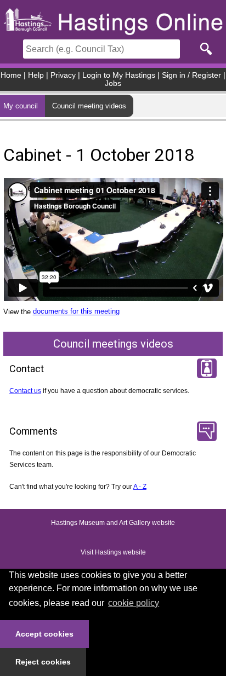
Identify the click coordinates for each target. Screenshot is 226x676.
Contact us (25, 391)
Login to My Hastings (118, 75)
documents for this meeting (76, 312)
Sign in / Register (191, 75)
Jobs (113, 83)
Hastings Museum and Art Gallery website (113, 523)
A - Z (139, 486)
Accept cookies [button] (44, 633)
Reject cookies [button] (43, 661)
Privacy (63, 75)
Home (11, 75)
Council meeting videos (89, 106)
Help (36, 75)
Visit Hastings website (113, 553)
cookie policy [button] (133, 603)
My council (20, 106)
